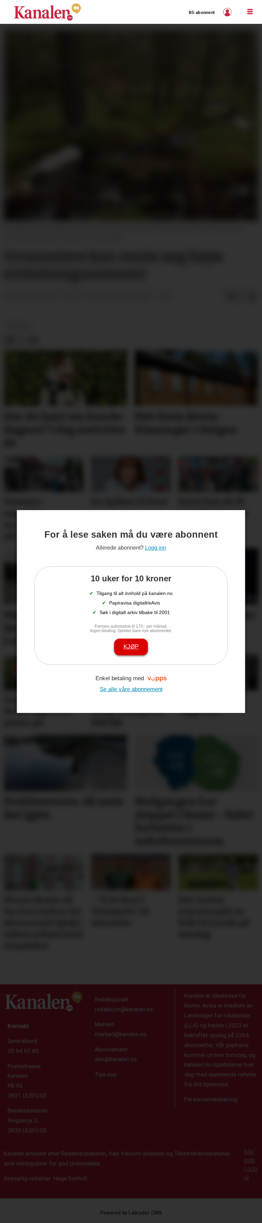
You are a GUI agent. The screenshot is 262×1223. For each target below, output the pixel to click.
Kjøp (131, 646)
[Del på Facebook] (230, 297)
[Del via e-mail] (252, 297)
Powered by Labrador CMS (131, 1213)
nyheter (19, 325)
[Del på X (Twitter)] (241, 297)
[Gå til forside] (47, 12)
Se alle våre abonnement (131, 689)
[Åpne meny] (250, 12)
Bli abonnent (202, 12)
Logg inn (228, 12)
